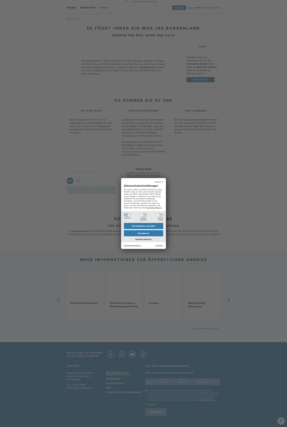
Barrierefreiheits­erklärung (132, 245)
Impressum (159, 245)
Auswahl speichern (143, 239)
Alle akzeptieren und (143, 226)
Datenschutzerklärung (154, 208)
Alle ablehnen (143, 233)
